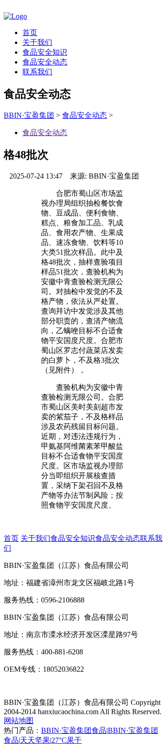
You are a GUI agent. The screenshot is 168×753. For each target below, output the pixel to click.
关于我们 (37, 42)
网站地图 (19, 720)
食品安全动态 (44, 62)
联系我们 (37, 72)
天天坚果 (35, 740)
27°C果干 (66, 740)
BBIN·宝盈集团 (29, 115)
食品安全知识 (44, 52)
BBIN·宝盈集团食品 (73, 730)
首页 (29, 32)
